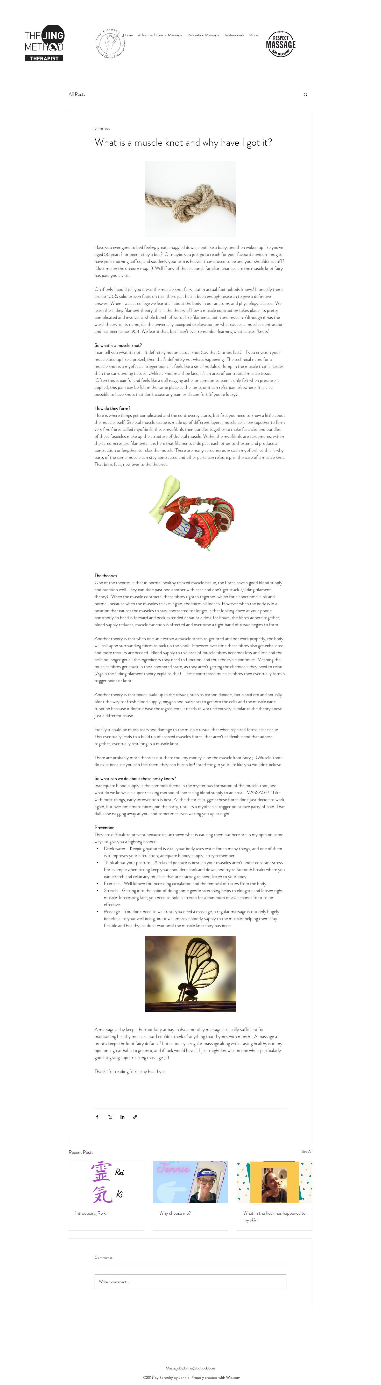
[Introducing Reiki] (106, 1182)
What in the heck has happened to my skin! (274, 1216)
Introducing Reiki (91, 1213)
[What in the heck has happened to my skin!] (274, 1182)
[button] (305, 94)
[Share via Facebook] (97, 1116)
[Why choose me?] (190, 1182)
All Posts (77, 94)
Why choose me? (175, 1213)
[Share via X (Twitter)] (109, 1116)
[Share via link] (135, 1116)
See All (307, 1151)
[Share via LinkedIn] (122, 1116)
